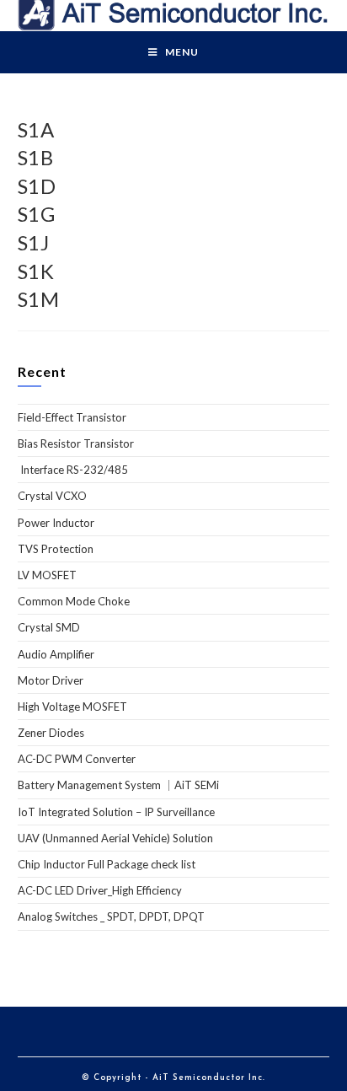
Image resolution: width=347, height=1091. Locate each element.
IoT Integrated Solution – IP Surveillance (116, 812)
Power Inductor (56, 522)
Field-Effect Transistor (72, 417)
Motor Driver (50, 680)
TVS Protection (55, 549)
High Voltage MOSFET (72, 706)
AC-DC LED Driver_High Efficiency (100, 890)
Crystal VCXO (52, 496)
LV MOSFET (47, 575)
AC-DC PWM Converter (77, 759)
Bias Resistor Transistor (76, 443)
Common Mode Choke (74, 601)
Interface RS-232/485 (73, 469)
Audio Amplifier (56, 654)
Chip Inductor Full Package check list (106, 864)
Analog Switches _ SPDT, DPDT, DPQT (111, 916)
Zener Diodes (51, 732)
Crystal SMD (49, 627)
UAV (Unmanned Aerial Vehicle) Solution (115, 838)
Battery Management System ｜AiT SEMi (118, 785)
